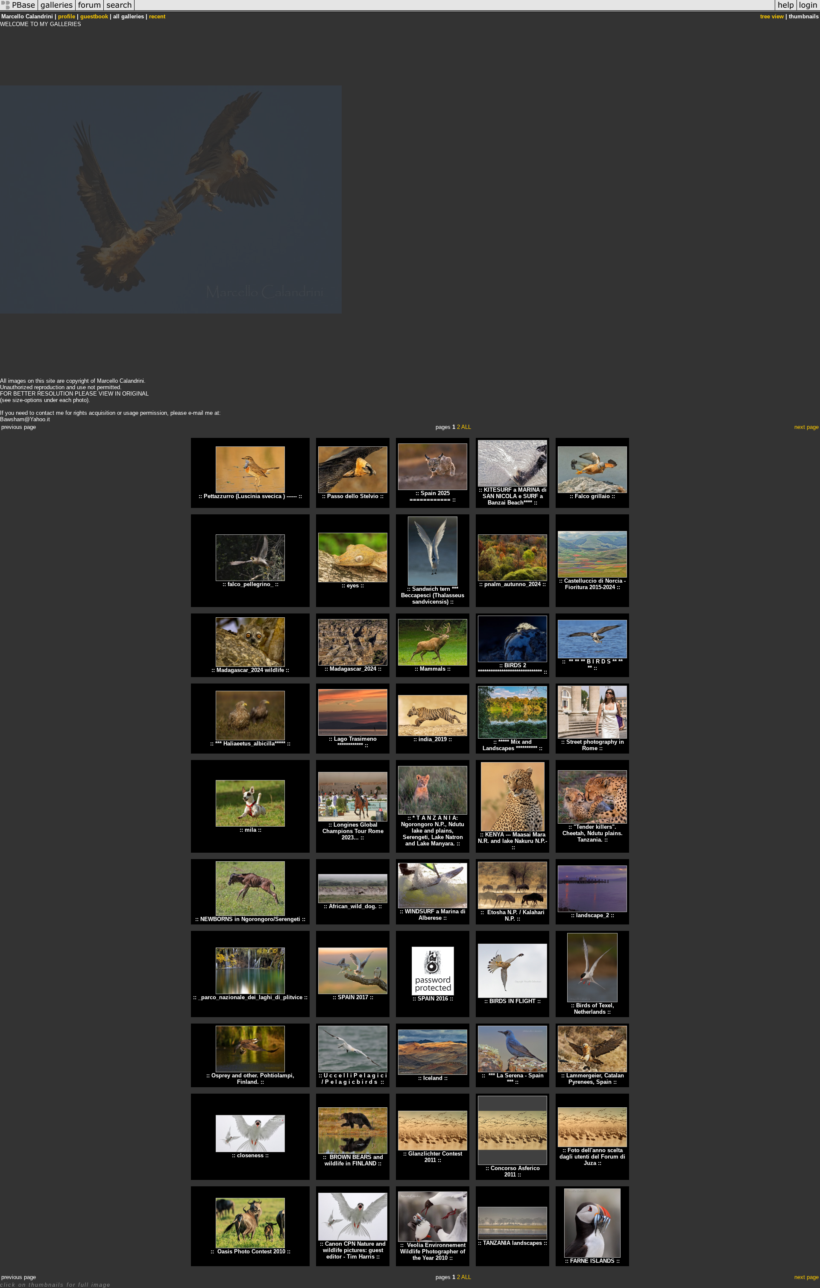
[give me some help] (786, 10)
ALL (466, 427)
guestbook (94, 16)
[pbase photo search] (119, 10)
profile (66, 16)
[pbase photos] (19, 10)
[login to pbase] (808, 10)
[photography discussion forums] (90, 10)
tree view (772, 16)
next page (806, 427)
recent (157, 16)
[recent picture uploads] (57, 10)
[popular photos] (455, 10)
